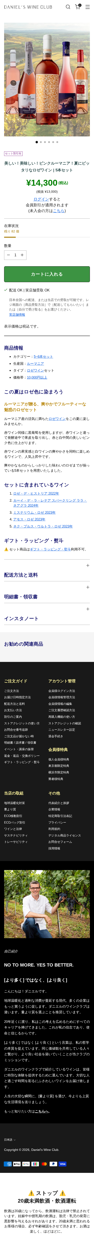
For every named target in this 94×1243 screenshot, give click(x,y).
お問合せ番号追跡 (16, 729)
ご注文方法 (11, 691)
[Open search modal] (68, 7)
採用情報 (54, 848)
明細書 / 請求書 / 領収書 (20, 742)
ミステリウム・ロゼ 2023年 (34, 512)
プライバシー (57, 822)
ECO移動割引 (13, 816)
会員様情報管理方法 (61, 697)
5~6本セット (43, 356)
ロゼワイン (35, 370)
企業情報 (54, 809)
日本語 (8, 1139)
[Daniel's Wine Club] (28, 7)
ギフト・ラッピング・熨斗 (50, 549)
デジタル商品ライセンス (64, 835)
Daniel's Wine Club (44, 1150)
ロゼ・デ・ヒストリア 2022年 (36, 493)
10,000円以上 (37, 377)
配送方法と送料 (14, 703)
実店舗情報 (17, 314)
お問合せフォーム (60, 841)
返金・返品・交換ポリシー (22, 755)
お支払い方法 (13, 710)
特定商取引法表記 (60, 816)
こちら (59, 211)
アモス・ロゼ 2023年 (29, 519)
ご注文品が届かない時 (19, 736)
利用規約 (54, 829)
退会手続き (55, 736)
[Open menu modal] (87, 7)
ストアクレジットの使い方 (22, 723)
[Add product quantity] (22, 255)
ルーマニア (35, 363)
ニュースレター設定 (61, 729)
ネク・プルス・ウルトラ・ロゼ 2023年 (43, 526)
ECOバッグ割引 (14, 822)
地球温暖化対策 (14, 803)
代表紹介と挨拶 (58, 803)
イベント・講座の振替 (19, 749)
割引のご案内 (13, 716)
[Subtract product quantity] (8, 255)
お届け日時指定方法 (17, 697)
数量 (7, 246)
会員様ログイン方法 (61, 691)
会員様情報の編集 (60, 703)
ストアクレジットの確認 (64, 723)
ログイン (41, 199)
